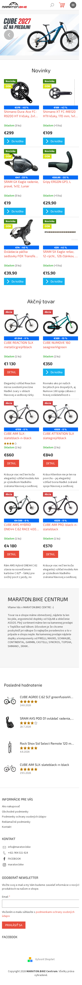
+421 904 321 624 (18, 853)
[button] (6, 34)
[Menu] (73, 5)
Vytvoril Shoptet (45, 959)
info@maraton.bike (19, 847)
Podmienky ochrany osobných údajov (24, 817)
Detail (11, 372)
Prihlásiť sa (13, 925)
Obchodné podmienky (15, 812)
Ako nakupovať (11, 807)
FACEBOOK (14, 859)
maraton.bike (16, 865)
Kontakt (6, 827)
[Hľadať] (52, 5)
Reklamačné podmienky (16, 822)
